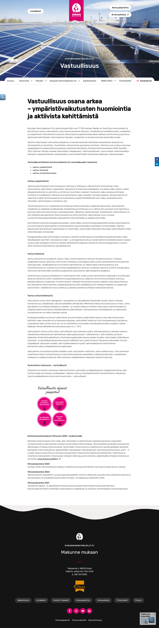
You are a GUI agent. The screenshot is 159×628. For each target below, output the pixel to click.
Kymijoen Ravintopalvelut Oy (63, 81)
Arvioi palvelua (119, 14)
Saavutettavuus (95, 620)
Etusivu (10, 81)
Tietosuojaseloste (62, 620)
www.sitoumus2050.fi (48, 459)
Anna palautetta (120, 7)
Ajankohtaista (89, 81)
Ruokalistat (146, 81)
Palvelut (39, 81)
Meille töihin (107, 81)
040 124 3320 (80, 574)
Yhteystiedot (125, 81)
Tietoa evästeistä (79, 620)
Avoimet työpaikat (61, 600)
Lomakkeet (35, 11)
